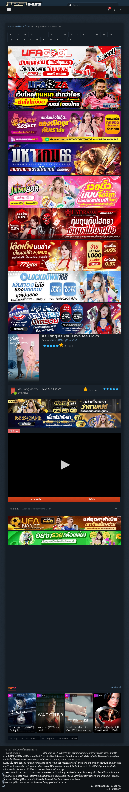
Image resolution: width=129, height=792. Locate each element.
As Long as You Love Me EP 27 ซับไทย (59, 738)
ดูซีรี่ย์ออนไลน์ (22, 26)
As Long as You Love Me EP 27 (39, 389)
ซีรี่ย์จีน (60, 340)
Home (11, 26)
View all (117, 687)
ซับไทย (53, 340)
